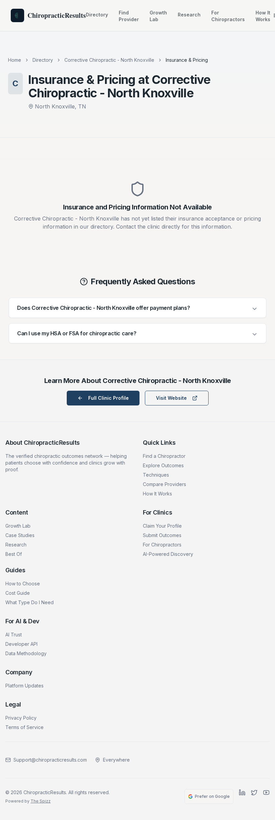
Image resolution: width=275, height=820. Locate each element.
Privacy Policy (21, 718)
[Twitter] (254, 796)
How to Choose (22, 583)
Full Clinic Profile (108, 398)
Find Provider (129, 16)
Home (14, 60)
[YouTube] (266, 796)
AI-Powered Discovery (168, 554)
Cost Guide (17, 593)
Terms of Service (24, 727)
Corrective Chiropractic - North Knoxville (109, 60)
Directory (97, 14)
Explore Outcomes (163, 465)
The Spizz (41, 801)
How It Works (263, 16)
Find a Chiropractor (164, 456)
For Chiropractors (228, 16)
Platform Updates (24, 685)
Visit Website (171, 398)
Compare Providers (164, 484)
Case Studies (20, 535)
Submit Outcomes (162, 535)
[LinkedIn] (242, 796)
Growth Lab (158, 16)
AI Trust (13, 634)
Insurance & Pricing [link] (187, 60)
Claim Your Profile (162, 526)
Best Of (13, 554)
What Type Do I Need (29, 602)
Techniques (156, 475)
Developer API (21, 644)
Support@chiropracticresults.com (50, 760)
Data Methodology (26, 653)
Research (189, 14)
